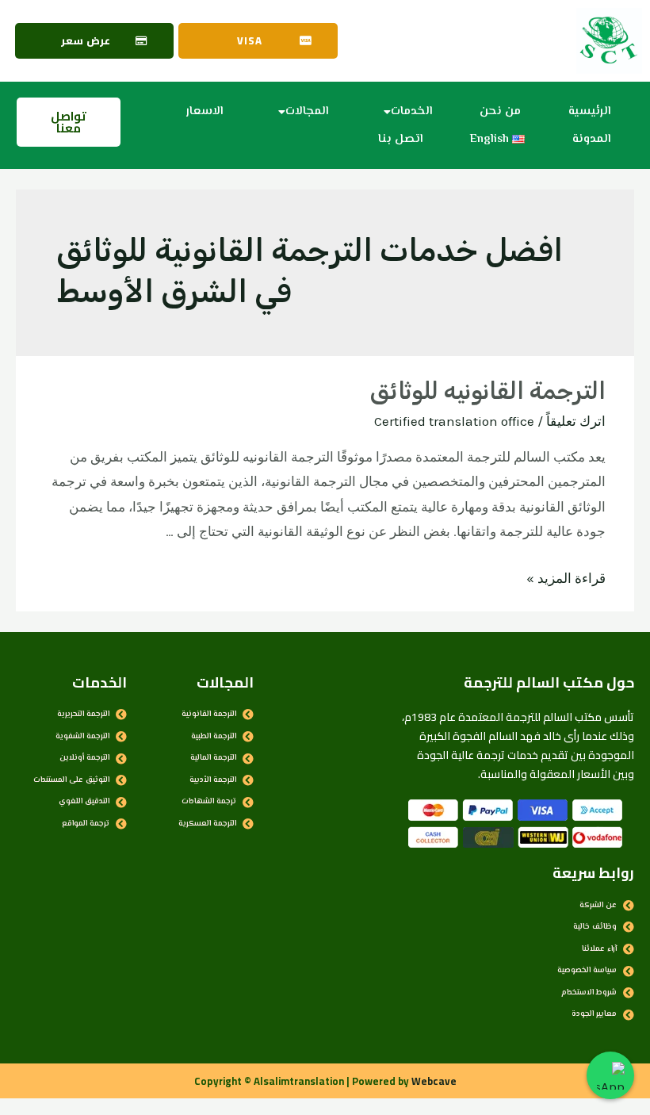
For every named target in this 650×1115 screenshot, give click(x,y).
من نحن (500, 111)
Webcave (434, 1080)
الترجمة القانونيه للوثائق (488, 391)
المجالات (306, 111)
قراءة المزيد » (566, 578)
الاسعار (204, 111)
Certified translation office (454, 421)
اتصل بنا (400, 139)
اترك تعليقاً (576, 421)
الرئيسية (589, 111)
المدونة (591, 139)
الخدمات (411, 111)
